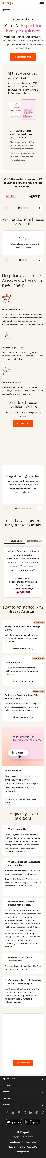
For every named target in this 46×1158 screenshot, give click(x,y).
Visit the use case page (23, 717)
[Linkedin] (30, 1113)
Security (12, 1147)
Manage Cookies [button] (23, 1152)
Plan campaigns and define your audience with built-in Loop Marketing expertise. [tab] (22, 145)
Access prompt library (23, 649)
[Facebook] (7, 1113)
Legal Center (15, 1142)
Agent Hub (6, 10)
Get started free (24, 423)
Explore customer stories (23, 681)
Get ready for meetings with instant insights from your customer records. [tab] (21, 134)
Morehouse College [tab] (14, 541)
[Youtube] (19, 1113)
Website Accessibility (28, 1147)
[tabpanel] (23, 109)
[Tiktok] (42, 1113)
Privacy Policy (30, 1142)
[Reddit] (36, 1113)
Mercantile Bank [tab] (34, 541)
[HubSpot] (8, 3)
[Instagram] (13, 1113)
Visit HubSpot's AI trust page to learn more (21, 801)
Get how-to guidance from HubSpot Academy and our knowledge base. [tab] (22, 156)
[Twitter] (25, 1113)
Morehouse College (24, 588)
